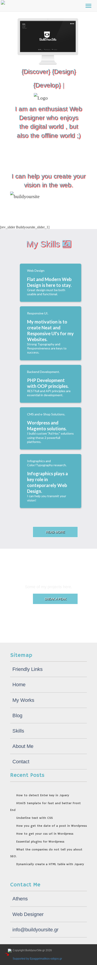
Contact (20, 761)
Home (18, 684)
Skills (18, 731)
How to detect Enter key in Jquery (42, 795)
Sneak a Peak (55, 599)
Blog (17, 715)
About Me (22, 746)
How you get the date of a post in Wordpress (51, 826)
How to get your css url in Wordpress (44, 834)
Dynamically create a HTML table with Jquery (50, 864)
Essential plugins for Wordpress (40, 842)
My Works (23, 700)
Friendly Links (27, 669)
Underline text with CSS (34, 818)
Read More (55, 532)
